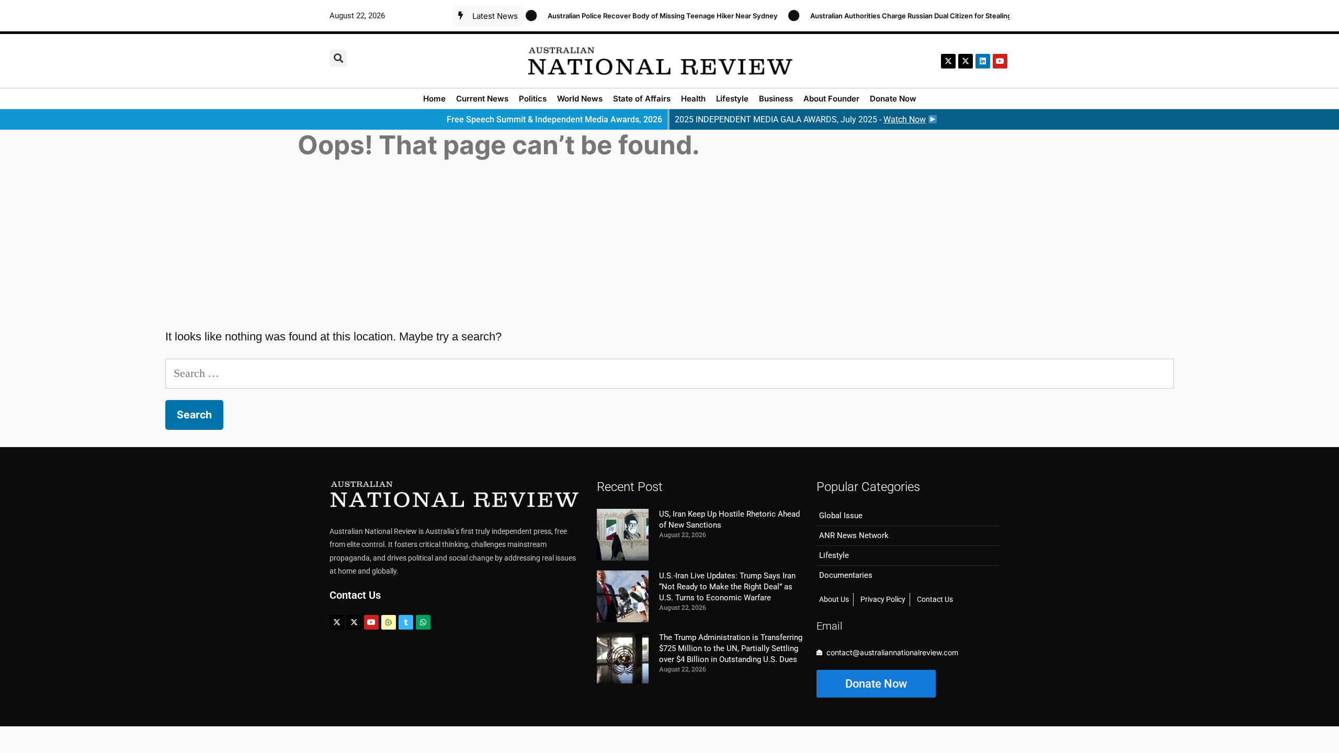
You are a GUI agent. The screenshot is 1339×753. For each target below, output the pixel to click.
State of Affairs (642, 99)
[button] (338, 58)
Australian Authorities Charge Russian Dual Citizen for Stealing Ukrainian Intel (922, 16)
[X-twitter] (948, 61)
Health (693, 99)
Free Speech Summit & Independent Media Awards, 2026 (554, 119)
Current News (482, 99)
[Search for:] (669, 373)
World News (580, 99)
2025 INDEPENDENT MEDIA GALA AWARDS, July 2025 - (800, 119)
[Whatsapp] (423, 622)
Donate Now (893, 99)
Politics (533, 99)
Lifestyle (732, 99)
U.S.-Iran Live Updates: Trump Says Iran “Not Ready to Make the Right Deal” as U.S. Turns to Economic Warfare (727, 586)
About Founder (831, 99)
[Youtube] (371, 622)
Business (776, 99)
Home (434, 99)
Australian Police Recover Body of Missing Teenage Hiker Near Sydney (650, 16)
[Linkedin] (982, 61)
